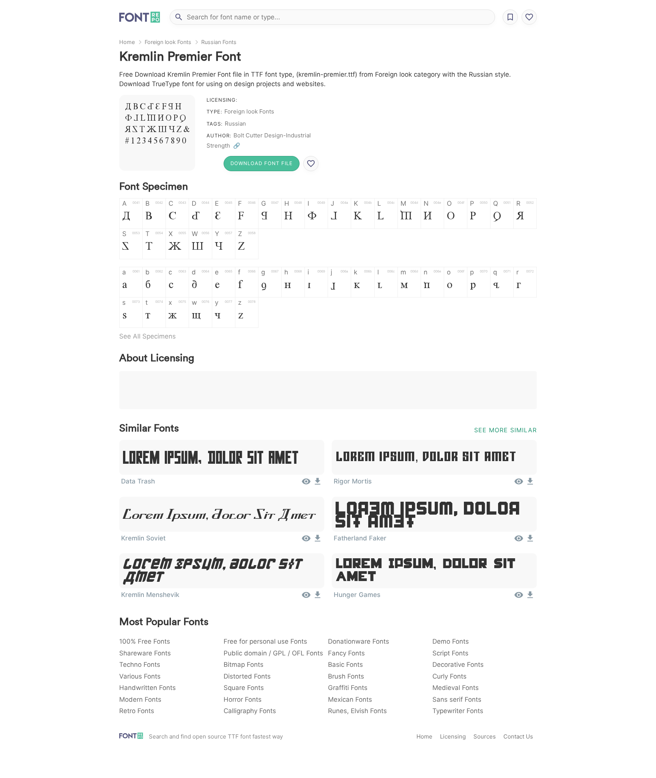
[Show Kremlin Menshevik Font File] (306, 597)
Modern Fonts (140, 699)
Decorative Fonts (458, 664)
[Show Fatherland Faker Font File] (519, 541)
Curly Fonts (449, 676)
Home (127, 42)
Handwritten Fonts (147, 687)
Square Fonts (244, 687)
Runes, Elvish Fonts (357, 711)
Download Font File (261, 163)
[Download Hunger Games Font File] (530, 597)
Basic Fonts (345, 664)
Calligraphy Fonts (250, 711)
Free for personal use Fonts (265, 641)
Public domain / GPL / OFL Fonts (273, 653)
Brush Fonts (346, 676)
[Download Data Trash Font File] (317, 484)
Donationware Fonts (358, 641)
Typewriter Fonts (457, 711)
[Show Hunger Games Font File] (519, 597)
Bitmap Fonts (243, 664)
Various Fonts (140, 676)
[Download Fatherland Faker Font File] (530, 541)
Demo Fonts (450, 641)
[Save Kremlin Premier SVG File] (311, 163)
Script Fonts (450, 653)
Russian (235, 123)
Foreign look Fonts (168, 42)
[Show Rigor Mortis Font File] (519, 484)
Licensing (453, 736)
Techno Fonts (139, 664)
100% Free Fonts (144, 641)
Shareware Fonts (145, 653)
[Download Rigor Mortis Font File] (530, 484)
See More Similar (505, 430)
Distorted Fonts (247, 676)
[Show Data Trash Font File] (306, 484)
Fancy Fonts (346, 653)
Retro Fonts (136, 711)
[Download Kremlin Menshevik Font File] (317, 597)
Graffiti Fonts (347, 687)
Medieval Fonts (455, 687)
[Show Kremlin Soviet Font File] (306, 541)
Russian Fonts (219, 42)
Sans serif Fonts (456, 699)
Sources (484, 736)
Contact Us (518, 736)
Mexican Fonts (350, 699)
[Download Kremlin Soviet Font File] (317, 541)
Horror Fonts (243, 699)
